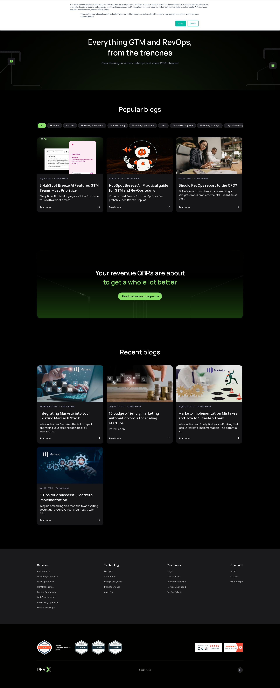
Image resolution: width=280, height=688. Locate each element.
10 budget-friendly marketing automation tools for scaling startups (134, 418)
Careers (234, 576)
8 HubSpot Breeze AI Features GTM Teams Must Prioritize (69, 188)
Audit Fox (108, 592)
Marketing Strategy (209, 125)
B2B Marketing (118, 125)
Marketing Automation (92, 125)
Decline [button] (193, 23)
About (233, 571)
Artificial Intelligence (183, 125)
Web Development (46, 597)
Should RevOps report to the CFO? (207, 185)
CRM (163, 125)
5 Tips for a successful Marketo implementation (66, 497)
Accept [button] (180, 23)
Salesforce (109, 576)
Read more (45, 207)
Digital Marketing (235, 125)
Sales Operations (45, 581)
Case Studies (173, 576)
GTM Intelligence (45, 586)
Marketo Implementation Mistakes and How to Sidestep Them (207, 416)
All (42, 125)
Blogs (169, 571)
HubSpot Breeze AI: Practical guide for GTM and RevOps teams (138, 188)
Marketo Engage (112, 586)
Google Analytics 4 (113, 581)
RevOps (70, 125)
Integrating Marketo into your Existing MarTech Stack (65, 416)
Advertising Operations (48, 602)
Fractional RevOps (46, 607)
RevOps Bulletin (174, 592)
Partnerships (236, 581)
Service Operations (46, 592)
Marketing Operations (143, 125)
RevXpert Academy (176, 581)
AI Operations (43, 571)
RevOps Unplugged (176, 586)
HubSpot (54, 125)
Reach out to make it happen (138, 296)
